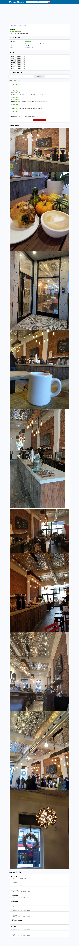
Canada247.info (16, 2)
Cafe (26, 41)
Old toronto (24, 25)
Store (29, 41)
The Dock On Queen (15, 926)
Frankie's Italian (14, 895)
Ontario (12, 25)
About (38, 942)
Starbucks (13, 907)
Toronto (20, 25)
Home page (27, 942)
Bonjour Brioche (14, 888)
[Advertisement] (39, 13)
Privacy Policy (44, 942)
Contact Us (51, 942)
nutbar (12, 914)
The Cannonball (14, 882)
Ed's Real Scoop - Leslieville (16, 920)
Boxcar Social (14, 876)
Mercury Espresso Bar (15, 933)
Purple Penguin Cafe (15, 901)
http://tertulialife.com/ (29, 47)
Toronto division (16, 25)
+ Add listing (33, 942)
